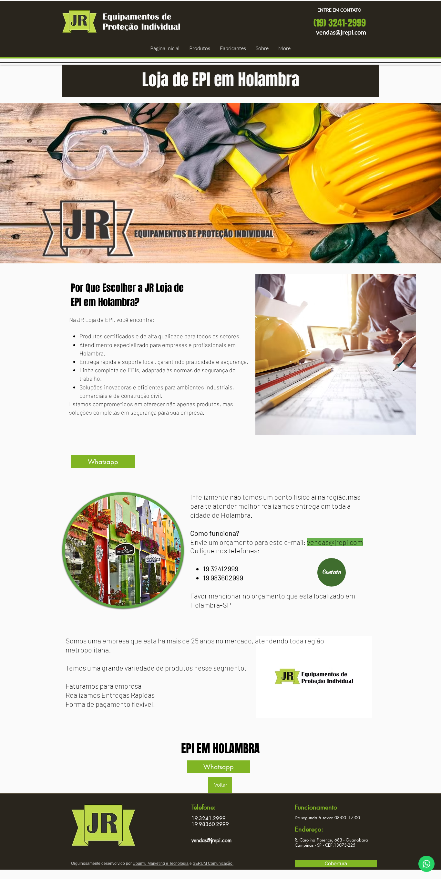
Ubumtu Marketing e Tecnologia (161, 863)
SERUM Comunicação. (213, 863)
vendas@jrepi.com (341, 32)
